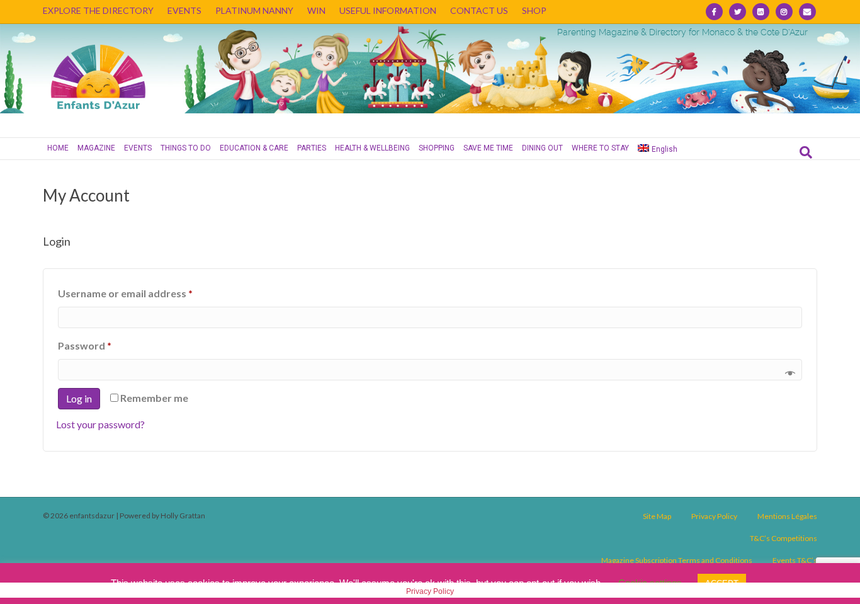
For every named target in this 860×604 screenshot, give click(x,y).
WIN (316, 10)
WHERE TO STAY (600, 148)
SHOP (534, 10)
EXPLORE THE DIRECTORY (98, 10)
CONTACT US (479, 10)
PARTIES (311, 148)
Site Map (657, 516)
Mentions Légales (787, 516)
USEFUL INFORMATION (387, 10)
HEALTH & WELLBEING (372, 148)
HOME (58, 148)
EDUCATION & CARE (254, 148)
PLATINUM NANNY (254, 10)
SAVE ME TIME (488, 148)
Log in (79, 398)
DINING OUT (542, 148)
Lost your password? (100, 424)
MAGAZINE (96, 148)
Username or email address (146, 293)
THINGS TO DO (186, 148)
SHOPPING (437, 148)
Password (106, 345)
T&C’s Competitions (783, 538)
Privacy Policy (714, 516)
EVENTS (184, 10)
